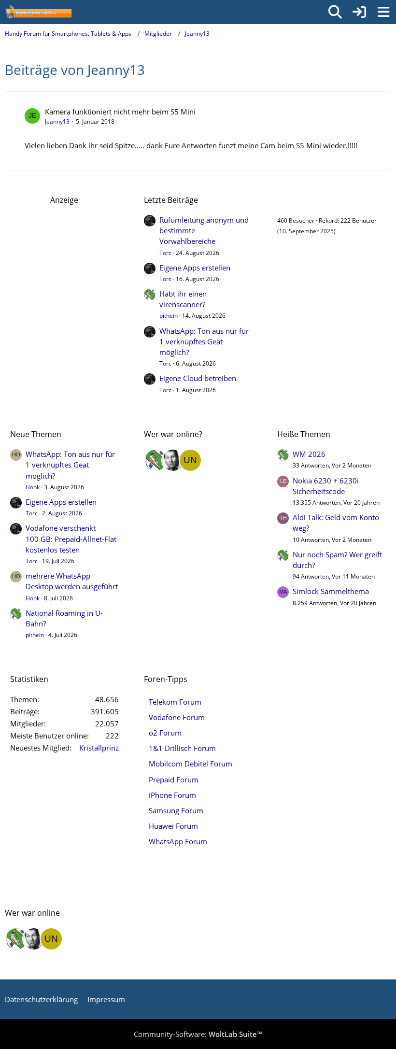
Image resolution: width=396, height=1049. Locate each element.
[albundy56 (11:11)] (172, 460)
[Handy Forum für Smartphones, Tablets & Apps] (38, 12)
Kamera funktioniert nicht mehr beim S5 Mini (120, 111)
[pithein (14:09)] (155, 460)
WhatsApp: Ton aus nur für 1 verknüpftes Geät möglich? (204, 341)
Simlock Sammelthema (331, 591)
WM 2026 (309, 454)
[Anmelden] (359, 12)
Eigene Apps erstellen (194, 267)
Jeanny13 (57, 121)
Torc (165, 253)
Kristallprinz (99, 747)
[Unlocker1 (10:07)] (190, 460)
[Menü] (383, 12)
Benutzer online (306, 200)
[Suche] (335, 12)
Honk (33, 487)
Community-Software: (198, 1034)
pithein (168, 316)
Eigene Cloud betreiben (197, 378)
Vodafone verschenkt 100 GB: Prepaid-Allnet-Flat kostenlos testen (71, 538)
